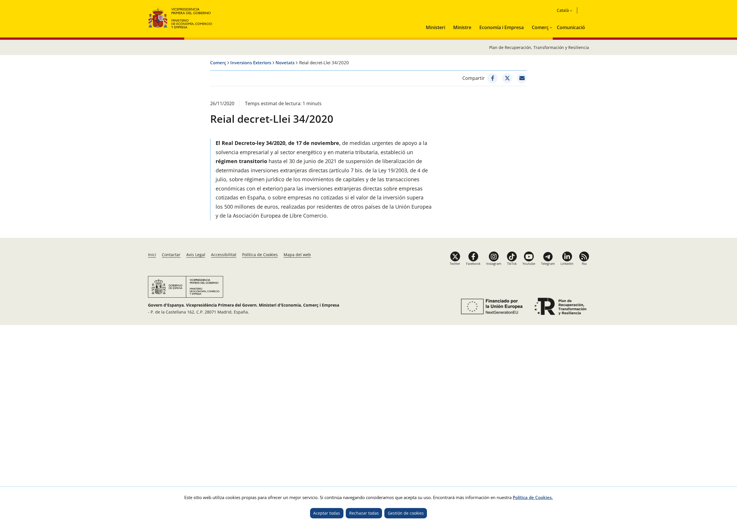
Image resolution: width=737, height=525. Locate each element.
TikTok (512, 263)
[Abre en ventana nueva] (490, 306)
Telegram (548, 263)
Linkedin (567, 263)
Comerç (540, 27)
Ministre (462, 27)
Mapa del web (297, 254)
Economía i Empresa (501, 27)
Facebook (473, 263)
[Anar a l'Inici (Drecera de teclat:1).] (180, 17)
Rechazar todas (364, 513)
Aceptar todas (326, 513)
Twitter (455, 263)
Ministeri (435, 27)
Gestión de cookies (406, 513)
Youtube (529, 263)
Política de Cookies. (533, 497)
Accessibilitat (223, 254)
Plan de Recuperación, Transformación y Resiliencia (539, 47)
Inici (152, 254)
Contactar (171, 254)
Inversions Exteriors (250, 62)
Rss (584, 263)
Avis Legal (195, 254)
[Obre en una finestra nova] (492, 78)
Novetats (285, 62)
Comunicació (571, 27)
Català (563, 10)
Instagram (493, 263)
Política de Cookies (260, 254)
